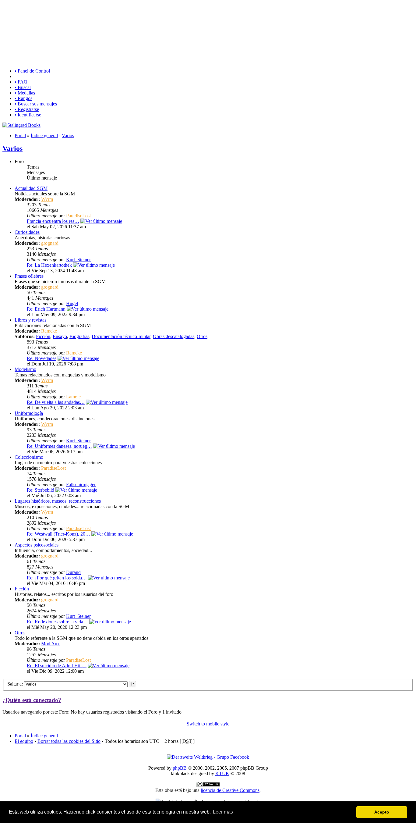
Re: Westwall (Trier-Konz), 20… (58, 533)
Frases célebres (29, 276)
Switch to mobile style (208, 723)
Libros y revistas (30, 319)
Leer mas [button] (223, 811)
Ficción (43, 336)
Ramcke (49, 330)
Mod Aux (50, 643)
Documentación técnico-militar (121, 336)
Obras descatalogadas (173, 336)
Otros (202, 336)
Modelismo (25, 369)
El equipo (24, 741)
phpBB (180, 768)
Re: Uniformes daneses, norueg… (59, 446)
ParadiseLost (78, 215)
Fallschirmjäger (81, 484)
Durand (73, 572)
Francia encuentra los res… (53, 221)
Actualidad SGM (31, 188)
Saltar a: (15, 683)
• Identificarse (28, 114)
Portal (20, 135)
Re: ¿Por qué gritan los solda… (57, 577)
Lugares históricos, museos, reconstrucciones (58, 501)
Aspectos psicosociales (36, 544)
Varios (68, 135)
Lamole (73, 396)
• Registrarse (27, 109)
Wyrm (47, 199)
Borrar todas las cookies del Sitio (68, 741)
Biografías (79, 336)
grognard (49, 243)
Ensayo (60, 336)
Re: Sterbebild (40, 490)
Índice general (44, 135)
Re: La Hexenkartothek (49, 265)
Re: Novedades (41, 358)
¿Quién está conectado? (31, 700)
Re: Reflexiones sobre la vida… (57, 621)
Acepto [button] (381, 812)
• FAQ (21, 81)
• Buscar (23, 87)
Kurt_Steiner (78, 259)
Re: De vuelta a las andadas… (56, 402)
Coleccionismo (29, 457)
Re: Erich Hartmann (46, 309)
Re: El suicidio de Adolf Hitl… (56, 665)
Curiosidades (27, 232)
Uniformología (29, 413)
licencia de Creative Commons (230, 790)
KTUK (222, 773)
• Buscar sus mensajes (36, 103)
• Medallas (25, 92)
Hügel (72, 303)
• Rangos (23, 98)
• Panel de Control (32, 70)
